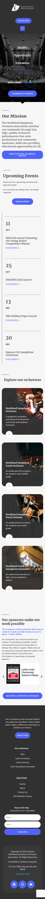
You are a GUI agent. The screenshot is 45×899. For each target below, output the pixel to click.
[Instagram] (22, 884)
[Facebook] (14, 884)
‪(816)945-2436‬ (22, 874)
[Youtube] (31, 884)
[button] (22, 28)
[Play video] (31, 82)
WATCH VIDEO (14, 82)
